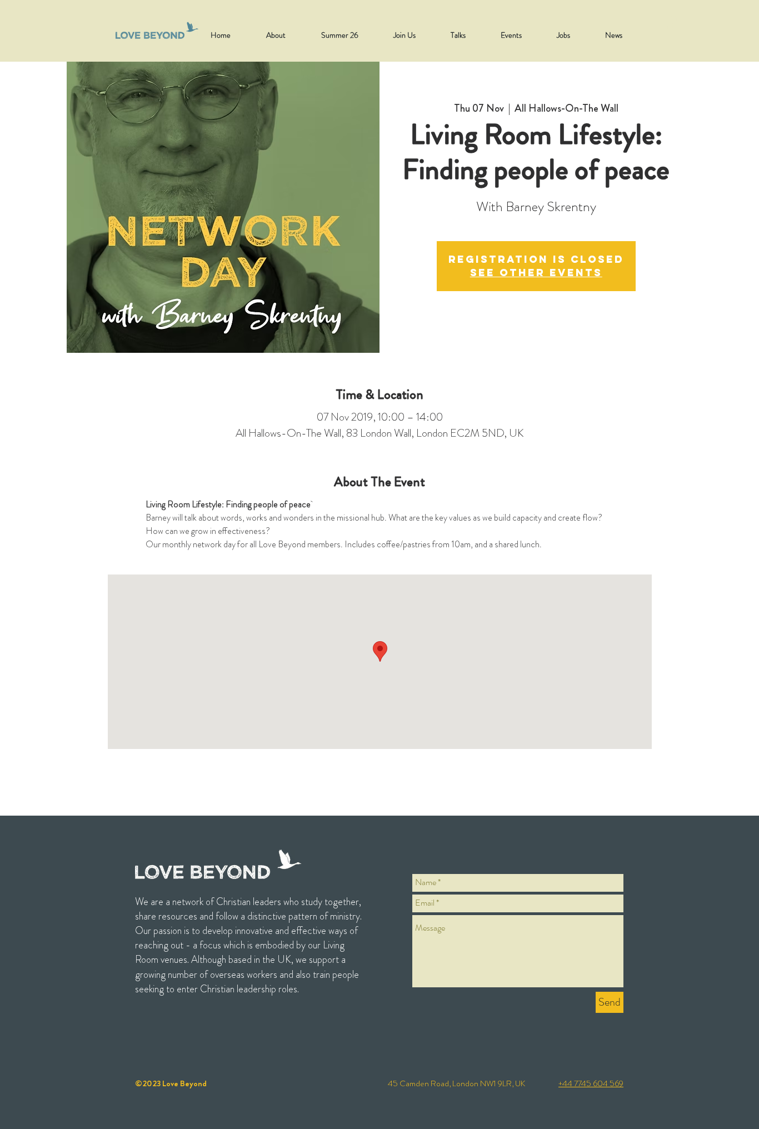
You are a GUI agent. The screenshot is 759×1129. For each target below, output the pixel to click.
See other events (536, 272)
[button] (673, 23)
